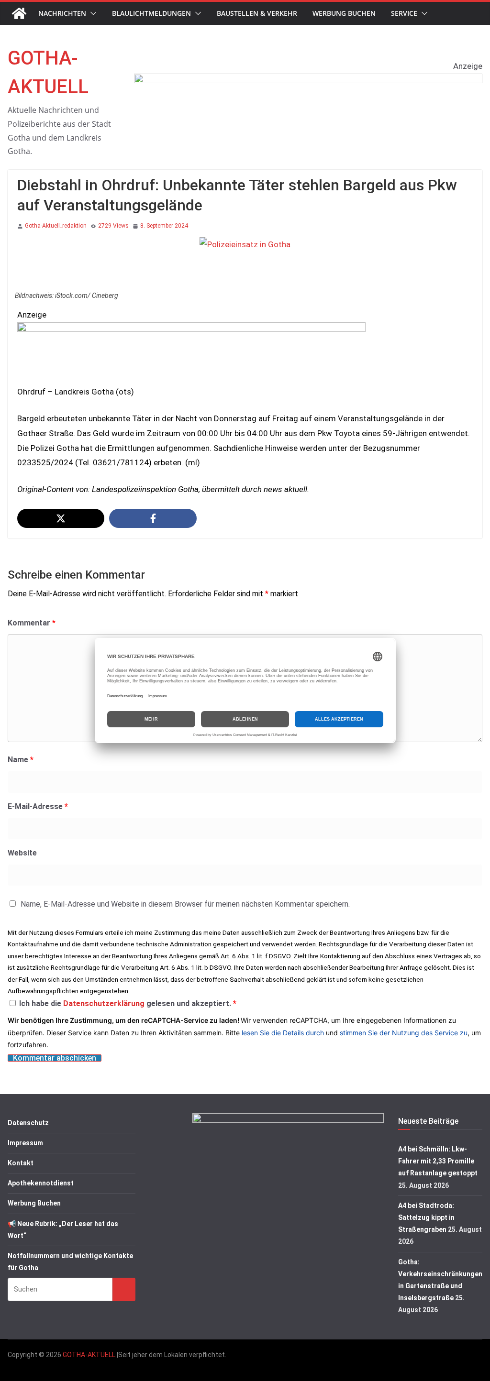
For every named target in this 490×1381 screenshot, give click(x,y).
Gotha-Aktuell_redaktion (56, 225)
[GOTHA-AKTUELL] (19, 13)
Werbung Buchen (344, 13)
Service (404, 13)
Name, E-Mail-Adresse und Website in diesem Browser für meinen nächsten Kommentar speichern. (185, 904)
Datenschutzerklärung (104, 1003)
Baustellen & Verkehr (257, 13)
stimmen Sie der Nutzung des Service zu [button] (404, 1033)
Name (20, 759)
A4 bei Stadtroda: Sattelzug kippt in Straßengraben (426, 1217)
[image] (308, 81)
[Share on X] (60, 518)
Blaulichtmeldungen (151, 13)
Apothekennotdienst (41, 1183)
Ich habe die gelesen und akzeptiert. (127, 1003)
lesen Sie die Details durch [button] (283, 1033)
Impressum (25, 1143)
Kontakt (20, 1163)
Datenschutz (28, 1123)
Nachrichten (62, 13)
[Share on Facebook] (152, 518)
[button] (91, 13)
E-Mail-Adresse (38, 806)
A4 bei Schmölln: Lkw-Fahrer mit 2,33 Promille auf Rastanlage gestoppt (438, 1161)
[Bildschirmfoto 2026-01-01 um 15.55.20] (191, 329)
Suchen (123, 1288)
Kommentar (32, 622)
